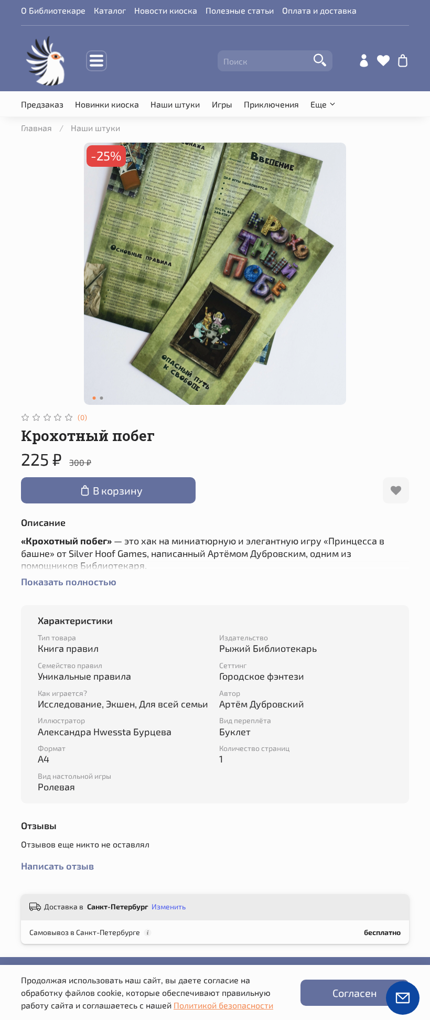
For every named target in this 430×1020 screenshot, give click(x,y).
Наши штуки (175, 104)
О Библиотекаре (53, 10)
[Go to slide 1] (94, 398)
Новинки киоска (107, 104)
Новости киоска (165, 10)
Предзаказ (42, 104)
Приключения (271, 104)
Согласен (354, 992)
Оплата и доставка (319, 10)
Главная (36, 128)
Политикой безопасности (223, 1005)
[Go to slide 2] (101, 398)
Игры (222, 104)
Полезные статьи (240, 10)
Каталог (110, 10)
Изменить (169, 906)
